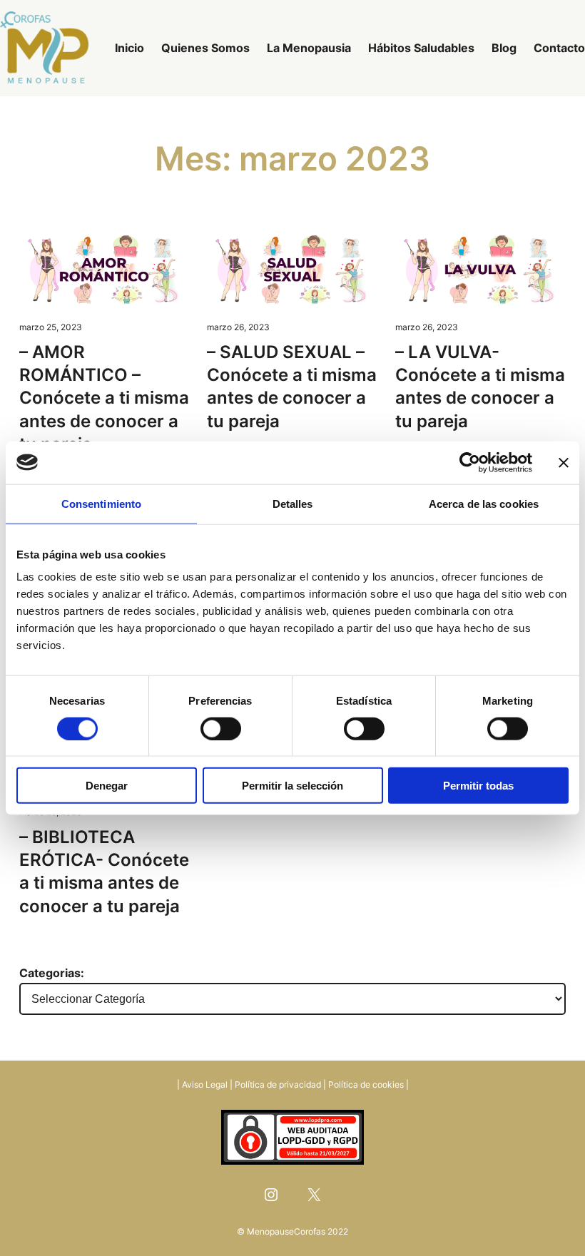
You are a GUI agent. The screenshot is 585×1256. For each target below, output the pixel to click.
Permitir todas (478, 786)
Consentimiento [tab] (101, 503)
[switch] (220, 728)
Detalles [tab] (293, 503)
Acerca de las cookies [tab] (484, 503)
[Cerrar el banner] (564, 462)
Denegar (107, 786)
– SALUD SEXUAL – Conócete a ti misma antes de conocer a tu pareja (292, 387)
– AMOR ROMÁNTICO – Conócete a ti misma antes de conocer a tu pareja (104, 398)
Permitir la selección (292, 786)
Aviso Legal (205, 1084)
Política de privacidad (278, 1084)
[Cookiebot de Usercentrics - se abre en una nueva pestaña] (469, 462)
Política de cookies (366, 1084)
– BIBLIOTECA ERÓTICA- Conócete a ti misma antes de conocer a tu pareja (104, 872)
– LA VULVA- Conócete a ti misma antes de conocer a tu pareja (480, 387)
